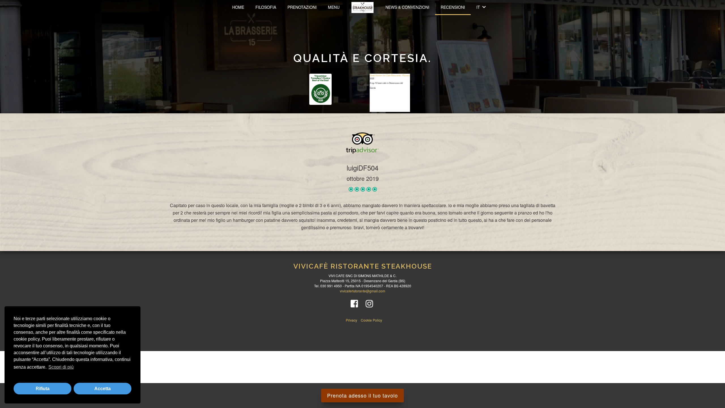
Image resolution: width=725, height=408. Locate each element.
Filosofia (265, 7)
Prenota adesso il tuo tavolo (362, 395)
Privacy (352, 320)
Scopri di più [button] (61, 367)
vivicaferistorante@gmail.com (362, 290)
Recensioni (453, 7)
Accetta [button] (102, 388)
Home (238, 7)
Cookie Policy (371, 320)
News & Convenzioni (407, 7)
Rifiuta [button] (43, 388)
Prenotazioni (302, 7)
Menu (334, 7)
